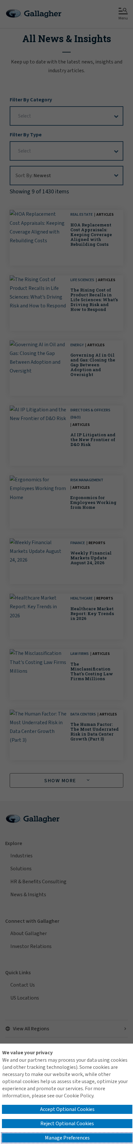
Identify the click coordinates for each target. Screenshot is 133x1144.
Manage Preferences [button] (67, 1137)
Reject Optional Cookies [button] (67, 1123)
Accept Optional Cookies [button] (67, 1109)
